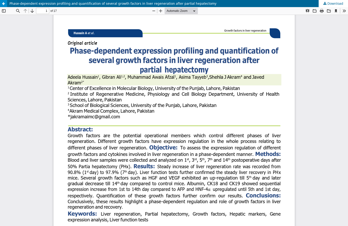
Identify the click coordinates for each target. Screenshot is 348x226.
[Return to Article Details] (3, 3)
